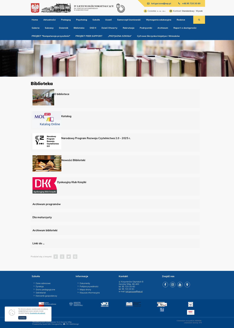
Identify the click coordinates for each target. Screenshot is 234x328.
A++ (163, 11)
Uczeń (108, 19)
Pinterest (75, 256)
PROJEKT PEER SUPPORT (89, 36)
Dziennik (63, 27)
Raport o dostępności (184, 27)
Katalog (66, 116)
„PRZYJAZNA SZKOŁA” (120, 36)
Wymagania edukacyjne (158, 19)
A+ (160, 11)
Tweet (68, 256)
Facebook (55, 256)
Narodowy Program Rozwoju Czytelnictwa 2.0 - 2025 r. (96, 138)
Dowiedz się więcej (37, 313)
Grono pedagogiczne (45, 289)
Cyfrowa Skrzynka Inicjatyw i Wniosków (158, 36)
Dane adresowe (43, 283)
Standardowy (188, 11)
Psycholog (81, 19)
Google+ (62, 256)
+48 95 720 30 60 (191, 3)
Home (35, 19)
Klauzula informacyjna (90, 292)
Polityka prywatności (89, 286)
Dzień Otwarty (109, 27)
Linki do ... (38, 243)
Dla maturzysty (42, 217)
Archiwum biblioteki (44, 230)
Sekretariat (41, 292)
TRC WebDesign (72, 324)
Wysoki (199, 11)
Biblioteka (79, 27)
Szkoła (96, 19)
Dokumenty (85, 283)
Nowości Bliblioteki (73, 160)
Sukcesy (49, 27)
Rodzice (181, 19)
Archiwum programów (46, 204)
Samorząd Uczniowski (129, 19)
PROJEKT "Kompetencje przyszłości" (51, 36)
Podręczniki (146, 27)
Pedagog (66, 19)
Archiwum (162, 27)
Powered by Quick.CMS (41, 324)
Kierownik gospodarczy (46, 296)
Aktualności (49, 19)
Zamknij (22, 318)
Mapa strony (85, 289)
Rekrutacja (128, 27)
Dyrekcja (40, 286)
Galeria (35, 27)
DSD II (93, 27)
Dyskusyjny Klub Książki (71, 182)
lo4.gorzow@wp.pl (161, 3)
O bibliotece (61, 94)
